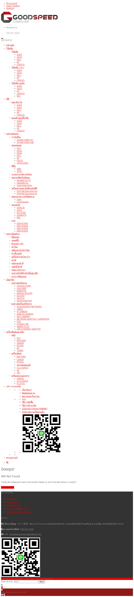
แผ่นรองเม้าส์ (18, 263)
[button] (6, 40)
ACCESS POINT (24, 286)
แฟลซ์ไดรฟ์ (17, 266)
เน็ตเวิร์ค (10, 279)
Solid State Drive (24, 185)
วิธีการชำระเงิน (29, 405)
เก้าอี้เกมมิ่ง (17, 253)
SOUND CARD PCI (25, 140)
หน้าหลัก (10, 45)
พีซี (7, 99)
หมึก (14, 335)
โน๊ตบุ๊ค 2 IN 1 (18, 67)
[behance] (7, 462)
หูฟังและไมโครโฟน (21, 250)
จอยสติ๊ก (15, 240)
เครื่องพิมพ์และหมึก (15, 332)
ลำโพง (15, 247)
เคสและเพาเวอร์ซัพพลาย (23, 196)
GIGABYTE (21, 215)
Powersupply (23, 202)
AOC (19, 148)
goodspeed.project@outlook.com (25, 534)
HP (18, 62)
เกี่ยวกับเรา (27, 390)
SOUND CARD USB (25, 142)
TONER (20, 350)
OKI (18, 373)
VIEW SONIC (22, 163)
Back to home (7, 487)
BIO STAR (21, 212)
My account (11, 3)
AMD (19, 169)
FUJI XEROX (22, 368)
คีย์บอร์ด (15, 237)
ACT (19, 338)
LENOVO (21, 64)
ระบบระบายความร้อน (22, 174)
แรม (13, 220)
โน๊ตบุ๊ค (9, 48)
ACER (19, 54)
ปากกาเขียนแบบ (19, 276)
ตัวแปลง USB (17, 243)
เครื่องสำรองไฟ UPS (21, 257)
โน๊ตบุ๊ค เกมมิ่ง (18, 83)
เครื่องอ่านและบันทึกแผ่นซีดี (24, 188)
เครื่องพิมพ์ (16, 353)
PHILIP (20, 160)
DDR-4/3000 (22, 228)
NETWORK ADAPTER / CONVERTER (33, 319)
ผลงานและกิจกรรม (31, 396)
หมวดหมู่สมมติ (23, 365)
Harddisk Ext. (23, 183)
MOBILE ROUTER (24, 293)
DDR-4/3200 (22, 231)
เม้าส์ (14, 260)
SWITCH (20, 298)
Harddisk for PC (24, 180)
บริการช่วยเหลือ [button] (13, 386)
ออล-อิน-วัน (17, 102)
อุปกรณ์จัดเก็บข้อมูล (21, 177)
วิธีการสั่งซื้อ (27, 402)
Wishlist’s (10, 8)
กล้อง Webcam (18, 270)
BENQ (19, 153)
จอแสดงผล (16, 145)
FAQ (24, 399)
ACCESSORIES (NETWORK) (29, 306)
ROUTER (20, 296)
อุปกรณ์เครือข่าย (19, 283)
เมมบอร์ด (16, 205)
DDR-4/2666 (22, 226)
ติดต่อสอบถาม (28, 393)
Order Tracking (13, 6)
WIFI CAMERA (23, 316)
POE (19, 321)
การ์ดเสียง (16, 137)
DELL (19, 59)
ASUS (19, 57)
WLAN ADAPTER (24, 301)
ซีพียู (14, 166)
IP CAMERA (22, 311)
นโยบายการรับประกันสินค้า (34, 408)
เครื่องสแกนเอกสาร (20, 376)
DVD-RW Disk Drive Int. (27, 193)
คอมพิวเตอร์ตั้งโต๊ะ (20, 118)
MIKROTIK (21, 291)
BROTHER (21, 340)
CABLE (20, 309)
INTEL (19, 171)
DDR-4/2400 (22, 223)
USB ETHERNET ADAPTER (29, 329)
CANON (20, 343)
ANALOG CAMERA (25, 314)
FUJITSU (21, 383)
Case (19, 199)
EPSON (20, 345)
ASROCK (21, 207)
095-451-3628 (27, 529)
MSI (18, 96)
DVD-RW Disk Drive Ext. (27, 191)
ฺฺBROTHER (21, 356)
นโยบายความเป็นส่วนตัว (33, 412)
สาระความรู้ (12, 457)
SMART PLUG (23, 326)
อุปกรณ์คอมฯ (12, 133)
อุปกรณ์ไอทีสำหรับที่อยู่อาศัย (25, 273)
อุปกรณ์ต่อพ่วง (13, 234)
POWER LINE (23, 324)
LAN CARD (21, 288)
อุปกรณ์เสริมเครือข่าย (22, 304)
